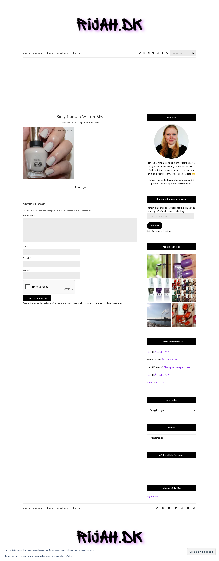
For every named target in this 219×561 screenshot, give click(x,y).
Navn (26, 246)
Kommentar (29, 215)
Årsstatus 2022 (162, 374)
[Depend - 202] (184, 266)
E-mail (27, 258)
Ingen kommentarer (90, 123)
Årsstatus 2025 (162, 352)
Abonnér (154, 225)
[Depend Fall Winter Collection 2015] (184, 290)
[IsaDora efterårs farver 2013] (159, 290)
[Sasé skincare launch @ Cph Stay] (159, 315)
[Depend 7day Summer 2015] (184, 315)
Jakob (150, 382)
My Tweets (152, 496)
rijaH (149, 352)
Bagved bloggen (32, 53)
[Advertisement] (109, 83)
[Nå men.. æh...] (159, 266)
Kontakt (77, 53)
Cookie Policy (66, 556)
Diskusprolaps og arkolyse (177, 367)
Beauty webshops (57, 53)
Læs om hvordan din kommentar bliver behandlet (97, 303)
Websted (27, 270)
